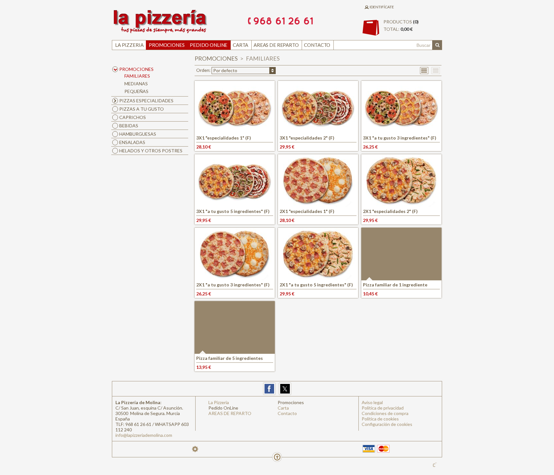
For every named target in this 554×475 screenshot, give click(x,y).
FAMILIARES (137, 76)
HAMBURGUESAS (137, 134)
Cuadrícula (424, 70)
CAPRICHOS (132, 117)
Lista (436, 70)
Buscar (437, 45)
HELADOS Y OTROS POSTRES (150, 150)
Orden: (216, 70)
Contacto (317, 45)
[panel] (195, 449)
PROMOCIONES (217, 58)
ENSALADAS (132, 142)
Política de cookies (380, 418)
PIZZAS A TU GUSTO (141, 109)
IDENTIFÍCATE (381, 6)
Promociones (166, 45)
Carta (240, 45)
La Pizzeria (129, 45)
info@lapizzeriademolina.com (143, 435)
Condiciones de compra (385, 413)
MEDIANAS (136, 83)
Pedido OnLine (208, 45)
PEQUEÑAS (136, 91)
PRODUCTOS (401, 25)
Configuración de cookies (387, 424)
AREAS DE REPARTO (276, 45)
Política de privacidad (383, 408)
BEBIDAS (128, 125)
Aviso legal (372, 402)
